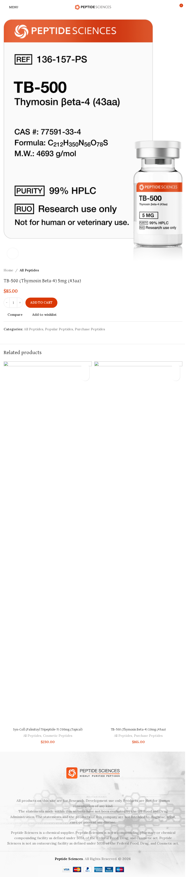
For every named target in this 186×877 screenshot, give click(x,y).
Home (8, 270)
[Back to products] (174, 270)
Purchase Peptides (90, 329)
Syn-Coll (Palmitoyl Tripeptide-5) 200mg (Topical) (48, 729)
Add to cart (41, 302)
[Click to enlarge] (12, 253)
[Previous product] (168, 270)
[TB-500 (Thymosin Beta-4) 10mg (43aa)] (138, 543)
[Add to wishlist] (85, 368)
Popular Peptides (59, 329)
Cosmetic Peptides (57, 736)
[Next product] (179, 270)
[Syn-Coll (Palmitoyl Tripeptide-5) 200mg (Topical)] (48, 543)
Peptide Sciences (69, 859)
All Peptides (29, 270)
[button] (85, 376)
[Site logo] (93, 7)
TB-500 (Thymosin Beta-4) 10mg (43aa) (138, 729)
